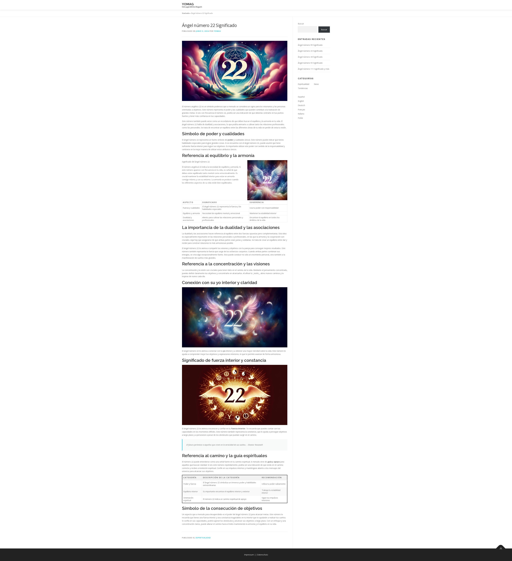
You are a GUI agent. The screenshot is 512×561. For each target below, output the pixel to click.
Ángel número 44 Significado (310, 57)
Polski (300, 118)
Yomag (217, 31)
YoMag (188, 4)
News (316, 84)
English (301, 101)
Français (301, 109)
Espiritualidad (203, 538)
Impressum (249, 554)
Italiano (301, 113)
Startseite (186, 13)
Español (301, 96)
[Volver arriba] (500, 548)
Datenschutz (262, 554)
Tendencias (303, 88)
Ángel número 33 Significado (310, 51)
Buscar (301, 23)
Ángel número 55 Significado (310, 63)
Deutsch (301, 105)
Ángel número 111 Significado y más (313, 69)
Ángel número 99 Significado (310, 45)
